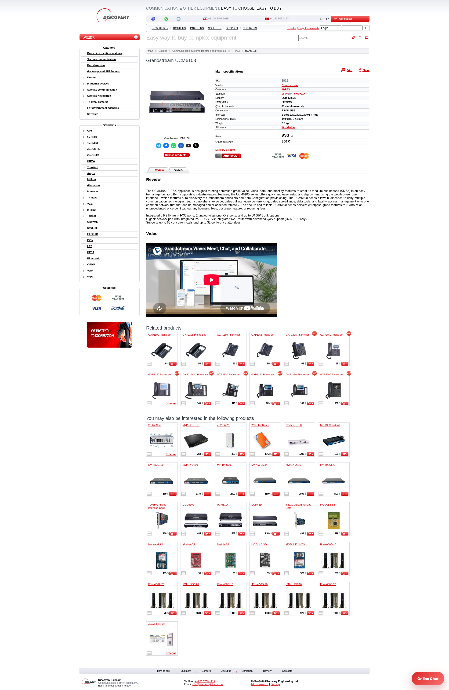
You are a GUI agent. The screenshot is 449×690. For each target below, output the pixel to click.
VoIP (284, 93)
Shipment (186, 670)
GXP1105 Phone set (194, 334)
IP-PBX (236, 50)
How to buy (160, 28)
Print (349, 70)
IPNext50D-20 (259, 584)
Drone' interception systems (104, 53)
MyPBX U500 (259, 464)
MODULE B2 (327, 504)
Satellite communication (102, 89)
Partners (197, 28)
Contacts (250, 28)
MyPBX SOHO (191, 425)
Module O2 (189, 544)
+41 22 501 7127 (279, 18)
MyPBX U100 (155, 464)
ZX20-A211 (223, 425)
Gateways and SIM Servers (103, 71)
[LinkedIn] (181, 145)
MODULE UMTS (295, 544)
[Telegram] (158, 145)
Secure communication (101, 59)
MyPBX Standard (330, 425)
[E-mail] (188, 145)
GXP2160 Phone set (297, 374)
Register (291, 28)
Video (178, 170)
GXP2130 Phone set (228, 374)
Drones (91, 77)
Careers (206, 670)
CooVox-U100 (294, 425)
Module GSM (155, 544)
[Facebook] (166, 145)
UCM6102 (188, 504)
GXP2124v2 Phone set (196, 374)
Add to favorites (259, 684)
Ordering (171, 403)
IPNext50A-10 (328, 544)
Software (92, 114)
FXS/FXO (299, 93)
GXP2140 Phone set (263, 374)
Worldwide (288, 127)
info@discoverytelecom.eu (207, 684)
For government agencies (103, 107)
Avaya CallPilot (156, 624)
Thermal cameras (97, 101)
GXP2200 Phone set (331, 374)
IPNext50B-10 (294, 584)
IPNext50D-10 (225, 584)
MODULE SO (259, 544)
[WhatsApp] (173, 145)
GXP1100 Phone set (159, 334)
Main (150, 50)
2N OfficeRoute (260, 425)
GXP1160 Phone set (228, 334)
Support (232, 28)
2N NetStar (154, 425)
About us (179, 28)
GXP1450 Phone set (331, 334)
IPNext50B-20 (328, 584)
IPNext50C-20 (191, 584)
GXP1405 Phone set (297, 334)
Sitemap (275, 684)
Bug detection (96, 65)
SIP (290, 93)
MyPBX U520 (327, 464)
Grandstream (290, 85)
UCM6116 (257, 504)
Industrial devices (98, 83)
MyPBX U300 (224, 464)
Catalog (163, 50)
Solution (214, 28)
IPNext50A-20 (156, 584)
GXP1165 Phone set (262, 334)
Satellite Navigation (99, 95)
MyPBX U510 (293, 464)
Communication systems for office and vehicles (199, 50)
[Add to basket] (173, 364)
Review (159, 170)
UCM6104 (222, 504)
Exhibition (247, 670)
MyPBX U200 (190, 464)
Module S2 (223, 544)
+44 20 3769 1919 (218, 18)
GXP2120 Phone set (159, 374)
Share (365, 70)
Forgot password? (308, 28)
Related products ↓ (176, 155)
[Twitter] (196, 145)
